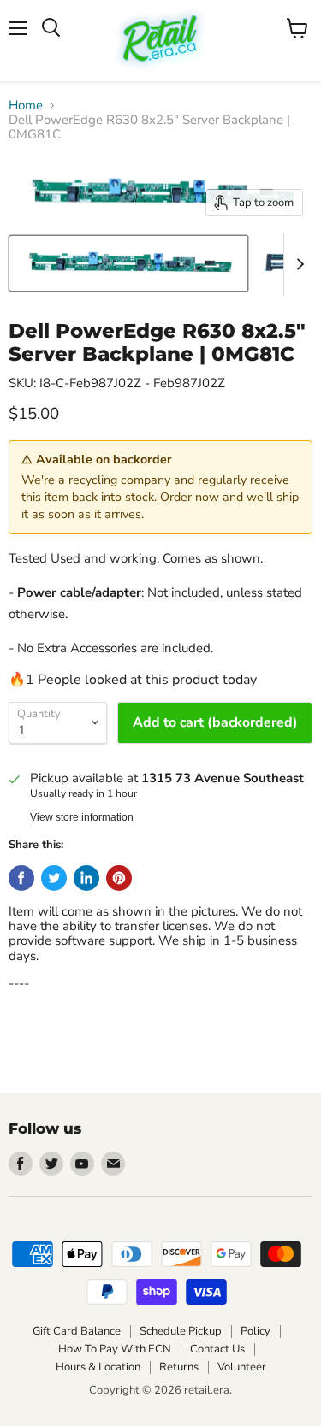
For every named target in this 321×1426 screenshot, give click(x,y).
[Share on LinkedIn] (86, 878)
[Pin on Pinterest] (119, 878)
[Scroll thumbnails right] (297, 264)
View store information (82, 817)
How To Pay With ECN (114, 1349)
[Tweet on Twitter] (54, 878)
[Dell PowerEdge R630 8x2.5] (128, 263)
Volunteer (241, 1367)
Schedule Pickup (181, 1331)
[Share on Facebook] (21, 878)
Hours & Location (98, 1367)
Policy (255, 1331)
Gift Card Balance (77, 1331)
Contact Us (217, 1349)
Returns (179, 1367)
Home (26, 105)
